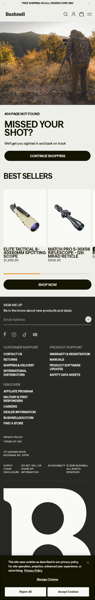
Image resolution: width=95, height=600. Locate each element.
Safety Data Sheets (65, 374)
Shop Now (47, 285)
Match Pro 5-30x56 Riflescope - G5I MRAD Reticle (69, 252)
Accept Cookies (68, 591)
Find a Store (13, 423)
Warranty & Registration (70, 354)
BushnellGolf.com (19, 417)
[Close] (88, 562)
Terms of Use (13, 441)
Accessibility (56, 465)
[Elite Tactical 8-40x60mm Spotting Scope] (25, 217)
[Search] (65, 14)
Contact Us (13, 354)
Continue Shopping (47, 156)
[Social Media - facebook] (5, 334)
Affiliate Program (18, 391)
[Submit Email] (88, 319)
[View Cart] (81, 14)
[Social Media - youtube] (35, 334)
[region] (47, 577)
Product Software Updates (65, 367)
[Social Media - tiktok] (24, 334)
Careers (10, 406)
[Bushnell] (15, 14)
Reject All (25, 591)
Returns (10, 359)
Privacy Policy (13, 437)
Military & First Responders (16, 399)
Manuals (57, 359)
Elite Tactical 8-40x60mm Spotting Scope (25, 252)
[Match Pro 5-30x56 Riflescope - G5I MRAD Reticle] (69, 217)
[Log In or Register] (73, 14)
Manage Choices (47, 579)
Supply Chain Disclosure (11, 469)
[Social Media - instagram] (14, 334)
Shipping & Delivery (19, 365)
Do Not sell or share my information (31, 469)
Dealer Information (20, 412)
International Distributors (15, 372)
